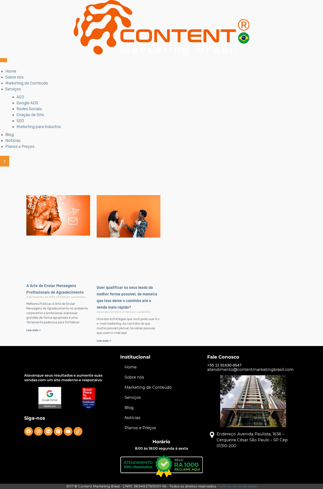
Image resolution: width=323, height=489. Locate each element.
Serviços (13, 89)
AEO (20, 97)
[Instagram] (38, 431)
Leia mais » (33, 330)
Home (10, 71)
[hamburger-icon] (3, 60)
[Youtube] (68, 431)
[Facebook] (28, 431)
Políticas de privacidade (237, 486)
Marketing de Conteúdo (26, 83)
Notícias (12, 140)
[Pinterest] (58, 431)
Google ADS (27, 103)
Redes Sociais (29, 108)
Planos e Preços (19, 146)
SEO (20, 120)
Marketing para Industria (38, 126)
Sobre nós (14, 77)
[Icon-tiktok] (78, 431)
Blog (9, 134)
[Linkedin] (48, 431)
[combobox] (149, 182)
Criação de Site (30, 114)
